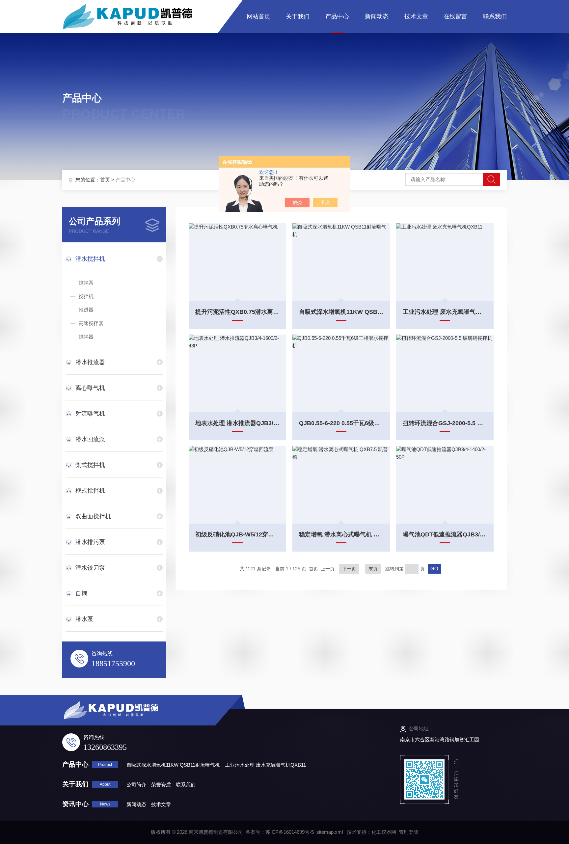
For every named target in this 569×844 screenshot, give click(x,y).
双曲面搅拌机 (93, 516)
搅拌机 (86, 296)
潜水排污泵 (90, 542)
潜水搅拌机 (90, 259)
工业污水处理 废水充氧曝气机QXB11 (445, 312)
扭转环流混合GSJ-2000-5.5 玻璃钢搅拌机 (445, 423)
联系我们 (495, 16)
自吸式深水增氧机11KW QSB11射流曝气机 (341, 312)
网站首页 (258, 16)
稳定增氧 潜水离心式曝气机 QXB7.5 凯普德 (341, 534)
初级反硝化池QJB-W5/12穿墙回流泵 (237, 534)
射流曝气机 (90, 413)
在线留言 (455, 16)
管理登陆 (409, 832)
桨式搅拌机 (90, 465)
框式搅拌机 (90, 490)
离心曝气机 (90, 388)
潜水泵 (84, 619)
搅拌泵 (86, 283)
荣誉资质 (161, 784)
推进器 (86, 310)
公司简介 (136, 784)
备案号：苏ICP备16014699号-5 (280, 832)
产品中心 (337, 16)
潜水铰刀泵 (90, 567)
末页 (373, 568)
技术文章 (416, 16)
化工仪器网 (383, 832)
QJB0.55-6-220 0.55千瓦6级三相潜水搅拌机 (341, 423)
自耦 (81, 593)
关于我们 (298, 16)
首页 (105, 179)
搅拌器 (86, 337)
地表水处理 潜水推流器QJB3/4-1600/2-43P (237, 423)
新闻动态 (377, 16)
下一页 (349, 568)
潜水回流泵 (90, 439)
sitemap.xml (329, 832)
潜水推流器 (90, 362)
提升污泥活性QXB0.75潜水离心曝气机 (237, 312)
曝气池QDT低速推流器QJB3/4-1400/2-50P (445, 534)
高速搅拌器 (91, 323)
